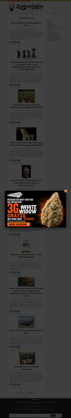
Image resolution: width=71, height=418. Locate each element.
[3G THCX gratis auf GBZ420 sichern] (35, 209)
